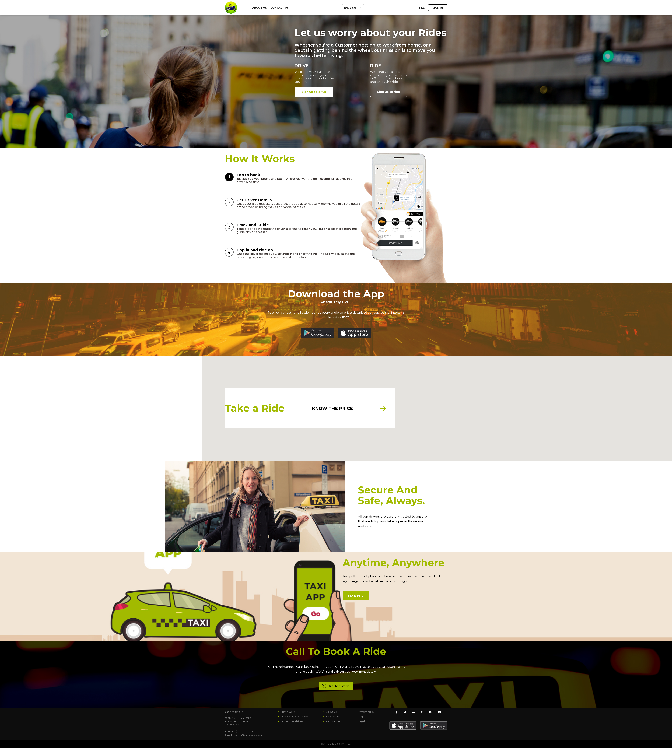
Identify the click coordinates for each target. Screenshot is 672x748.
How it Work (288, 711)
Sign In (437, 7)
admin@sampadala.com (249, 734)
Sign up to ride (388, 91)
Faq (360, 716)
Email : (229, 734)
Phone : (229, 731)
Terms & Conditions (292, 721)
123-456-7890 (339, 686)
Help (422, 7)
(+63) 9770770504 (245, 731)
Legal (361, 721)
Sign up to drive (314, 91)
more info (356, 595)
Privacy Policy (366, 711)
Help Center (333, 721)
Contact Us (279, 7)
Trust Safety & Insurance (294, 716)
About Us (259, 7)
